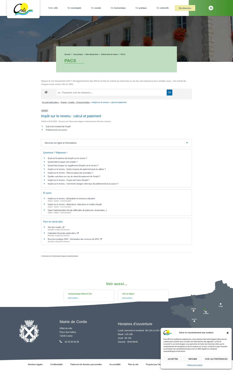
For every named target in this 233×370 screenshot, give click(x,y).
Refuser (193, 359)
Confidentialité (56, 364)
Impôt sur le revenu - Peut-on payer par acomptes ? (70, 173)
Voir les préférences (216, 359)
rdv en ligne (128, 294)
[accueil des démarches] (46, 92)
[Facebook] (211, 8)
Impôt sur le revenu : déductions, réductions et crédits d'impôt (75, 204)
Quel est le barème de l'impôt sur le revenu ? (67, 158)
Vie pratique (78, 54)
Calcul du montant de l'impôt (58, 126)
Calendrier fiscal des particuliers (62, 233)
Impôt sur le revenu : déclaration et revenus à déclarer (71, 198)
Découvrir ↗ (73, 298)
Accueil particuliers (50, 102)
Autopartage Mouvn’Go (80, 294)
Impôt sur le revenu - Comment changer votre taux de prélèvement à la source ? (83, 184)
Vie (74, 8)
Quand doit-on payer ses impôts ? (63, 162)
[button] (227, 332)
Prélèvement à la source (56, 130)
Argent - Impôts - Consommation (75, 102)
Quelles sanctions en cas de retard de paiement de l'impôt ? (74, 176)
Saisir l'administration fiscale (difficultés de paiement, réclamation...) (77, 210)
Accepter (173, 359)
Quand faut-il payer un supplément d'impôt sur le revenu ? (73, 165)
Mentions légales (35, 364)
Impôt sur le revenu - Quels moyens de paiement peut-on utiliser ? (77, 169)
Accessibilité (115, 364)
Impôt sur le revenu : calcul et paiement (109, 102)
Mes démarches (185, 8)
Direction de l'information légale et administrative (60, 256)
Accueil (67, 54)
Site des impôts (55, 227)
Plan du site (133, 364)
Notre (53, 8)
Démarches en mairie (109, 54)
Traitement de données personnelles (86, 364)
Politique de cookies (194, 365)
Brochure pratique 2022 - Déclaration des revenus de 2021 (74, 239)
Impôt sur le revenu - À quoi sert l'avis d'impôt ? (68, 180)
